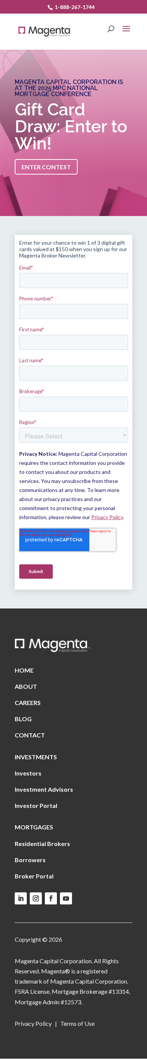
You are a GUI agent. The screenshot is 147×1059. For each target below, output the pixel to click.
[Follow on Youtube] (66, 898)
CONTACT (30, 735)
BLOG (23, 718)
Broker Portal (34, 876)
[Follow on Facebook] (51, 898)
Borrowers (30, 859)
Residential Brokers (42, 843)
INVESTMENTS (36, 756)
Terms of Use (77, 1023)
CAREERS (28, 702)
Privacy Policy (33, 1023)
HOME (24, 670)
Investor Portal (36, 805)
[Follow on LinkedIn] (21, 898)
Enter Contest (46, 166)
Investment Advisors (44, 789)
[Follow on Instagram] (36, 898)
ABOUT (26, 686)
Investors (28, 773)
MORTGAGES (34, 827)
